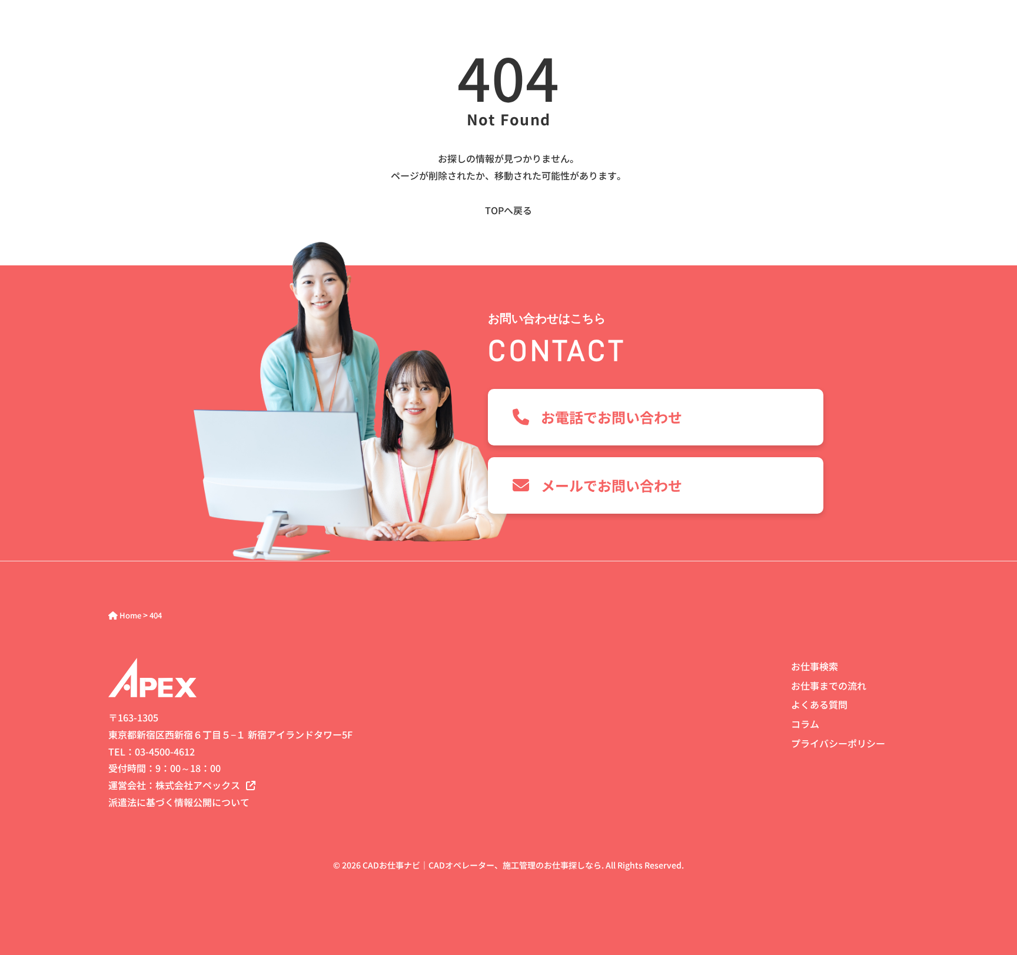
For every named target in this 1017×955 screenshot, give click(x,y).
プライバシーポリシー (838, 743)
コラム (805, 724)
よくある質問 (819, 704)
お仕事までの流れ (828, 685)
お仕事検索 (814, 666)
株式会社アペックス (197, 785)
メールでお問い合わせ (611, 485)
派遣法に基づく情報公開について (179, 802)
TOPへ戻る (508, 210)
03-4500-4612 (165, 751)
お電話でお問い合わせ (611, 417)
